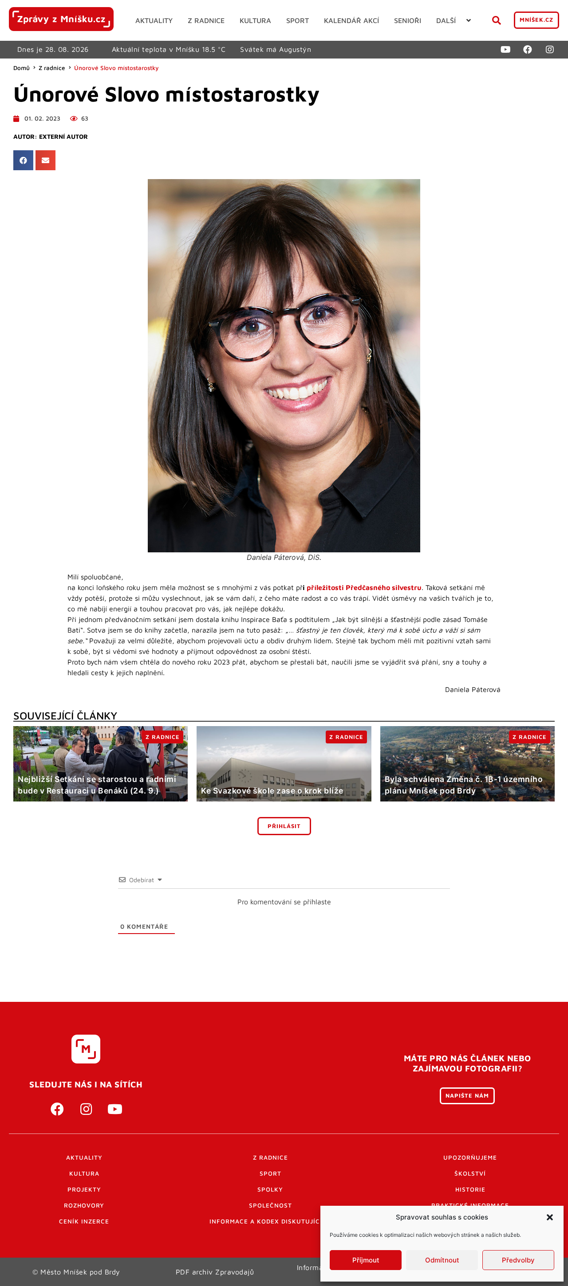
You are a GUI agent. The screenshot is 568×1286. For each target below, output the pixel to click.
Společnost (270, 1205)
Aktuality (84, 1157)
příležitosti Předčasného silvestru (364, 587)
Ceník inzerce (84, 1221)
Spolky (270, 1189)
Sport (270, 1173)
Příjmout (365, 1260)
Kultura (84, 1173)
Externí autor (63, 136)
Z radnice (52, 67)
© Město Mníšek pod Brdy (76, 1272)
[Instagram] (550, 50)
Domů (21, 67)
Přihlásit (284, 826)
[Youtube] (505, 50)
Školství (470, 1173)
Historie (470, 1189)
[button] (549, 1217)
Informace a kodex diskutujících (270, 1221)
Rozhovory (84, 1205)
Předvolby (518, 1260)
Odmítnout (442, 1260)
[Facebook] (527, 50)
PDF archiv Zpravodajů (215, 1272)
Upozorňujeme (470, 1157)
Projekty (84, 1189)
